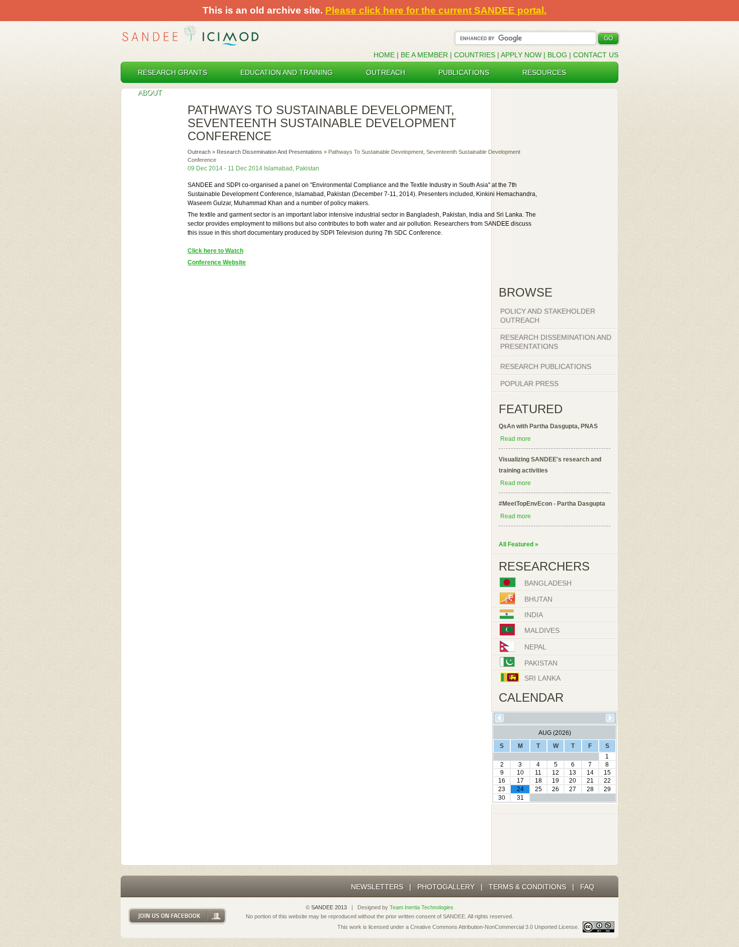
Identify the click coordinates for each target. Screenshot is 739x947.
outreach (385, 72)
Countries (475, 55)
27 (572, 789)
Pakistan (541, 663)
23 (501, 789)
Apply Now (521, 55)
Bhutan (538, 599)
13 (572, 772)
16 (501, 780)
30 (501, 797)
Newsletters (377, 887)
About (150, 92)
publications (463, 72)
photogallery (446, 887)
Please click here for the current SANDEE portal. (435, 10)
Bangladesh (548, 584)
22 (607, 780)
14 (590, 772)
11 (538, 772)
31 (520, 797)
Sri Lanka (542, 679)
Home (384, 55)
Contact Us (595, 55)
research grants (172, 72)
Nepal (535, 647)
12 (555, 772)
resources (544, 72)
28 (590, 789)
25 (538, 789)
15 (607, 772)
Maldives (542, 631)
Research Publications (545, 366)
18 (538, 780)
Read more (515, 438)
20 (572, 780)
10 (520, 772)
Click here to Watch (215, 250)
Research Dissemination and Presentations (269, 152)
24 (520, 789)
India (533, 615)
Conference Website (217, 262)
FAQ (587, 887)
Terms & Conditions (527, 887)
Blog (557, 55)
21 (590, 780)
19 (555, 780)
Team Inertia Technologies (421, 907)
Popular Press (529, 384)
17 (520, 780)
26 (555, 789)
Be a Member (424, 55)
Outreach (199, 152)
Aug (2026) (554, 732)
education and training (286, 72)
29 (607, 789)
